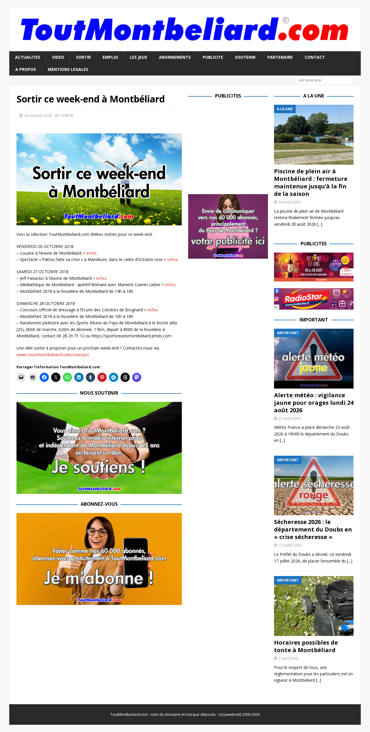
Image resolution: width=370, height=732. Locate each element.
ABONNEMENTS (175, 57)
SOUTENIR (245, 57)
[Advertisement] (236, 145)
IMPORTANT (313, 320)
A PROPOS (25, 69)
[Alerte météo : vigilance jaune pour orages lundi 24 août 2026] (314, 359)
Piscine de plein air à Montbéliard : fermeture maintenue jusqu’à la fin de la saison (310, 182)
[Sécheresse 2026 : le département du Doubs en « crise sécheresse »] (314, 486)
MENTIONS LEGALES (68, 69)
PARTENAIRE (280, 57)
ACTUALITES (27, 57)
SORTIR (83, 57)
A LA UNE (313, 96)
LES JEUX (138, 57)
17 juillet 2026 (290, 545)
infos (91, 253)
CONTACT (315, 57)
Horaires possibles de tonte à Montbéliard (306, 646)
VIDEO (58, 57)
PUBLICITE (213, 57)
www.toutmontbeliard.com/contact (52, 354)
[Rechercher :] (325, 80)
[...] (319, 224)
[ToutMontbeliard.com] (185, 47)
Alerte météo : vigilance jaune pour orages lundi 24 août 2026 (314, 402)
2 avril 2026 (288, 658)
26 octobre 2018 (37, 115)
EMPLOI (110, 57)
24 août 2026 (290, 202)
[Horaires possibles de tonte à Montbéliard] (314, 606)
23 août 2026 (290, 418)
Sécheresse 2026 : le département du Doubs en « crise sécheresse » (313, 529)
